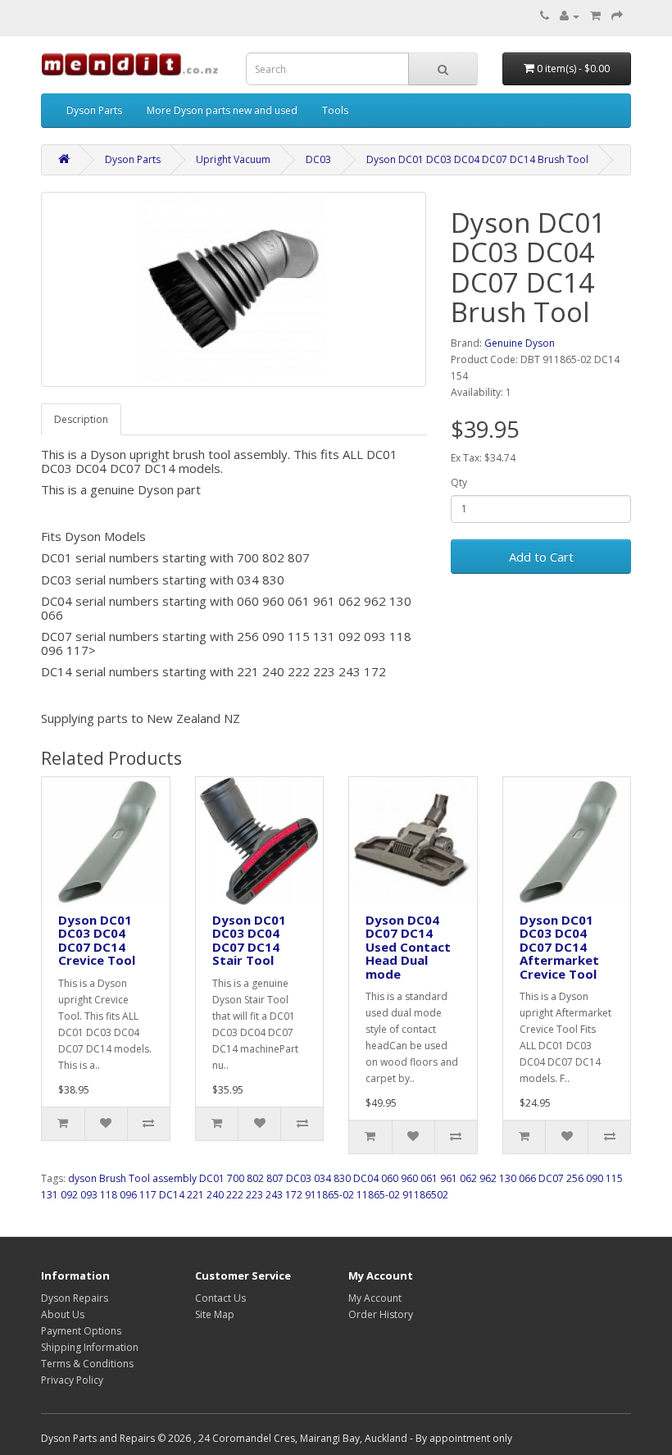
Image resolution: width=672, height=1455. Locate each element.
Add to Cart (541, 556)
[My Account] (569, 16)
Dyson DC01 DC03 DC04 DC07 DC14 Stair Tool (249, 940)
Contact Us (220, 1298)
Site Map (214, 1314)
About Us (62, 1314)
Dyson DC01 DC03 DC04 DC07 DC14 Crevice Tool (96, 940)
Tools (335, 110)
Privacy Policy (72, 1380)
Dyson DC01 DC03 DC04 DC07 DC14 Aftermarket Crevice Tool (559, 947)
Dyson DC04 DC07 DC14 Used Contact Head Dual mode (408, 947)
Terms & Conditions (87, 1364)
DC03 (318, 159)
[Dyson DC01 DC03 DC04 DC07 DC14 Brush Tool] (233, 289)
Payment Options (81, 1331)
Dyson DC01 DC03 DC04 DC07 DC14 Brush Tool (477, 159)
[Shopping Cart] (595, 16)
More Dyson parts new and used (222, 110)
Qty (459, 482)
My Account (375, 1298)
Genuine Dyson (519, 343)
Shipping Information (89, 1347)
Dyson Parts (94, 110)
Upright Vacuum (233, 159)
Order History (380, 1314)
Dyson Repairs (74, 1298)
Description (81, 419)
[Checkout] (617, 16)
